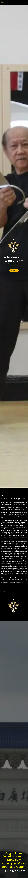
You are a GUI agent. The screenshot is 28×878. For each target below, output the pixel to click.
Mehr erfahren (7, 592)
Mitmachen (14, 270)
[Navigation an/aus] (25, 2)
